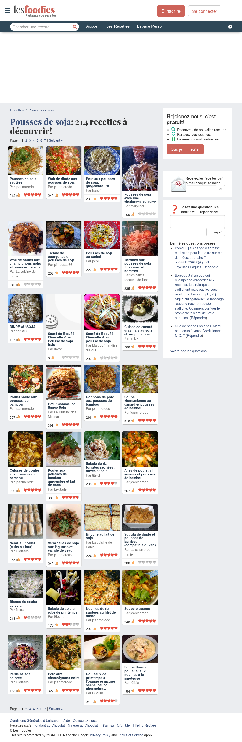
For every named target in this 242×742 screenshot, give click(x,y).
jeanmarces (63, 554)
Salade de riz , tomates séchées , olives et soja (100, 467)
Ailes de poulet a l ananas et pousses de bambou (139, 474)
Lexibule (60, 489)
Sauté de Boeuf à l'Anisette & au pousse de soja (100, 337)
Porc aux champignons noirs (63, 676)
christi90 (22, 331)
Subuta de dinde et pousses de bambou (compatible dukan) (140, 539)
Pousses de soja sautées (23, 187)
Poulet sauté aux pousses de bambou (23, 401)
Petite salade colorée (20, 676)
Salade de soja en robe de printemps (63, 610)
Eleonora (61, 616)
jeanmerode (25, 193)
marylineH (138, 205)
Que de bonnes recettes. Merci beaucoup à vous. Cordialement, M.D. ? (199, 331)
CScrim (97, 692)
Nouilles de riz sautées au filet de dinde (101, 612)
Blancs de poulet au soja (23, 603)
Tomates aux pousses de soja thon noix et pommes (137, 265)
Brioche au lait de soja (100, 536)
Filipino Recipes (144, 725)
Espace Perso (149, 26)
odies (14, 9)
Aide (66, 720)
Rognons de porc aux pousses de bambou (100, 401)
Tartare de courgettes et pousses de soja (61, 256)
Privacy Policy (100, 735)
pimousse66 (63, 264)
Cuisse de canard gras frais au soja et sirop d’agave (138, 330)
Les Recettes (118, 26)
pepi (95, 261)
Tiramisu (107, 725)
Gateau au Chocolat (83, 725)
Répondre (210, 266)
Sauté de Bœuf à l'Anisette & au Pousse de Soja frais (61, 339)
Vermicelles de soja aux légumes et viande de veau (63, 546)
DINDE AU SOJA (22, 326)
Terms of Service (130, 735)
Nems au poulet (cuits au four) (22, 544)
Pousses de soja (41, 109)
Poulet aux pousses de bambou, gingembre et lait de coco (61, 477)
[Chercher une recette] (75, 26)
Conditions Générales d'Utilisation (35, 720)
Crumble (123, 725)
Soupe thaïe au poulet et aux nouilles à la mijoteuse (136, 672)
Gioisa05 (22, 551)
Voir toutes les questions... (189, 350)
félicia (20, 609)
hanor (96, 197)
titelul (96, 475)
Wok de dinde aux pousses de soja (62, 187)
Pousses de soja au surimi (99, 254)
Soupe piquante (137, 608)
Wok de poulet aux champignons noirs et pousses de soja (25, 263)
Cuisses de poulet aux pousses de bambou (24, 474)
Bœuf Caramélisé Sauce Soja (61, 405)
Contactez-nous (85, 720)
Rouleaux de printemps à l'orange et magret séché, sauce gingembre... (100, 681)
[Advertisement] (121, 68)
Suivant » (56, 140)
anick (134, 338)
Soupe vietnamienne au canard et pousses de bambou (139, 402)
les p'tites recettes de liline (136, 277)
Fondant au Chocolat (49, 725)
